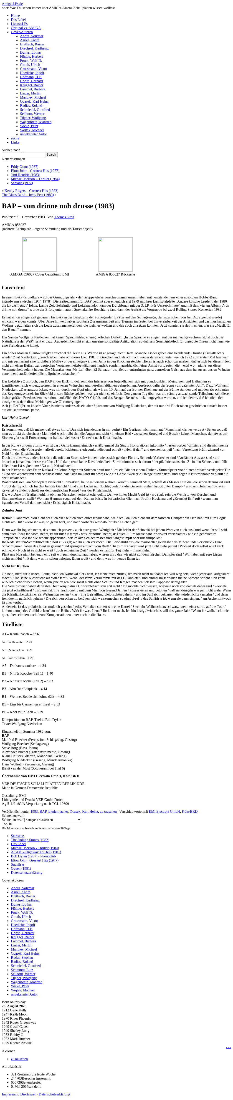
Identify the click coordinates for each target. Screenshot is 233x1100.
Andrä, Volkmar (31, 36)
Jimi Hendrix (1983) (25, 175)
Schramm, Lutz (22, 970)
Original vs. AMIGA (26, 28)
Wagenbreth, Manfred (35, 122)
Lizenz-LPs (19, 24)
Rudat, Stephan (22, 957)
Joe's (228, 1047)
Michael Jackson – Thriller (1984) (35, 179)
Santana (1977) (22, 183)
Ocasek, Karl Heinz (34, 101)
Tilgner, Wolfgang (33, 118)
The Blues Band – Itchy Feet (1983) (28, 195)
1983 (34, 811)
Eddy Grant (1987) (24, 167)
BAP (43, 811)
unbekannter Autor (33, 134)
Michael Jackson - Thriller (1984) (35, 848)
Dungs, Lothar (30, 52)
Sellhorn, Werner (32, 114)
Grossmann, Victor (33, 69)
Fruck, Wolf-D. (31, 60)
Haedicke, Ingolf (32, 73)
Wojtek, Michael (32, 130)
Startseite (17, 836)
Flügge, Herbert (31, 56)
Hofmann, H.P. (31, 77)
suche (15, 138)
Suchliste (17, 864)
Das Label (18, 20)
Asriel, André (29, 40)
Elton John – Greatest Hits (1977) (35, 171)
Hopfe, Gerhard (31, 81)
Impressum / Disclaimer (19, 1094)
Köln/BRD (190, 811)
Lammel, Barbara (32, 89)
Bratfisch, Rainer (32, 44)
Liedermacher (58, 811)
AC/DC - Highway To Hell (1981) (36, 852)
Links (15, 142)
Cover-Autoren (22, 32)
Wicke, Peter (29, 126)
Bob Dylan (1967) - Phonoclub (33, 856)
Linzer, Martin (30, 93)
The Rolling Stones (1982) (30, 840)
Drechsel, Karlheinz (34, 48)
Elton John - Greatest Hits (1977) (34, 860)
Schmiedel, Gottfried (35, 110)
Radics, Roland (31, 105)
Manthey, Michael (33, 97)
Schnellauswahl (13, 820)
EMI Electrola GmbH (164, 811)
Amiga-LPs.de (12, 4)
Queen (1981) (21, 868)
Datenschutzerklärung (26, 872)
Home (15, 15)
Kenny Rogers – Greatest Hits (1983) (31, 191)
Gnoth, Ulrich (30, 65)
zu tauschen (108, 811)
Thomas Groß (64, 217)
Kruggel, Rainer (31, 85)
